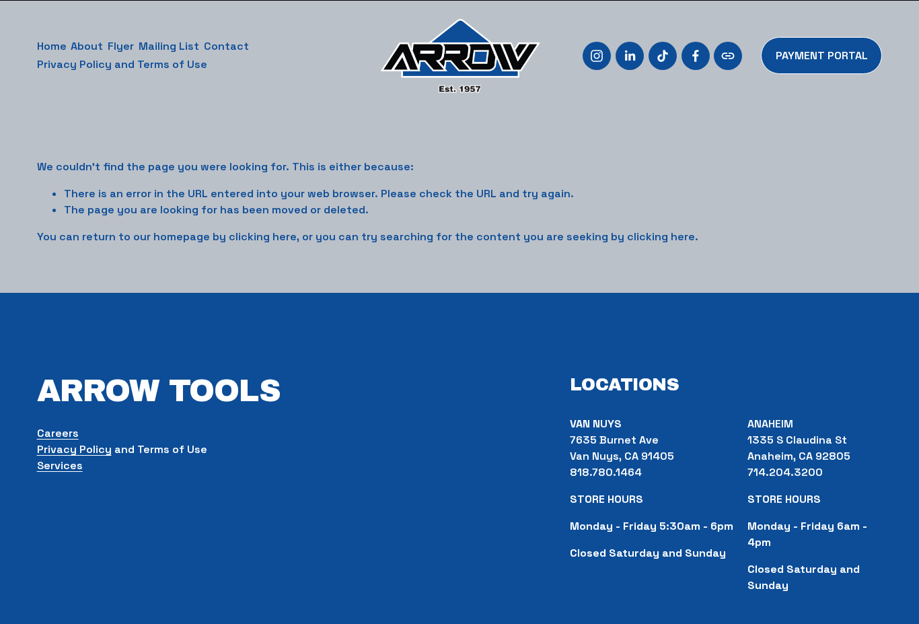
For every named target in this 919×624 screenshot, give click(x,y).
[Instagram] (597, 56)
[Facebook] (696, 56)
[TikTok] (663, 56)
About (87, 46)
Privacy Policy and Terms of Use (122, 64)
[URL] (728, 56)
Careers (58, 433)
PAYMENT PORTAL (822, 55)
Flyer (121, 46)
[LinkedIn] (630, 56)
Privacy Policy (74, 449)
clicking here (263, 237)
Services (60, 465)
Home (52, 46)
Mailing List (169, 46)
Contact (226, 46)
